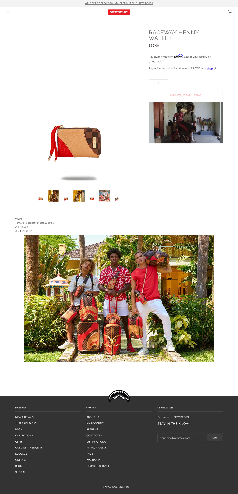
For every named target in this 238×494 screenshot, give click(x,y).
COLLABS (20, 459)
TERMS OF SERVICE (98, 465)
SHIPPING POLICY (97, 441)
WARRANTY (93, 459)
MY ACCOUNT (95, 423)
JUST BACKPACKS (25, 423)
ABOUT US (92, 417)
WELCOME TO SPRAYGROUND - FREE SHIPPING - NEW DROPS (119, 3)
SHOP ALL (21, 472)
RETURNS (92, 429)
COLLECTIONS (24, 435)
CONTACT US (94, 435)
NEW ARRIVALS (24, 417)
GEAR (18, 441)
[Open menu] (11, 12)
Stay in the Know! (173, 423)
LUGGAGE (21, 453)
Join (214, 438)
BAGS (18, 429)
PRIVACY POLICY (96, 447)
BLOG (18, 465)
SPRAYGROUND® (114, 487)
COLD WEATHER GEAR (28, 447)
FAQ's (89, 453)
